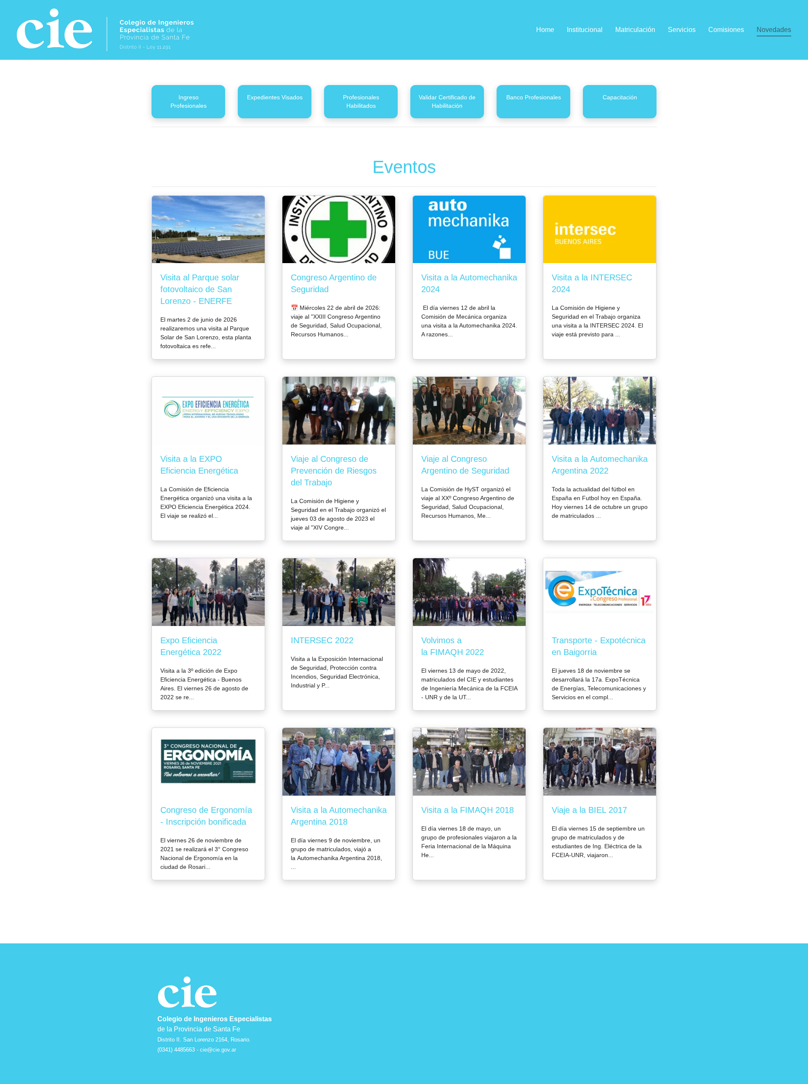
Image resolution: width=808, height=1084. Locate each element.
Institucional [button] (585, 29)
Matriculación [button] (635, 29)
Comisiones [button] (726, 29)
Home (545, 29)
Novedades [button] (774, 29)
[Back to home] (105, 29)
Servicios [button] (682, 29)
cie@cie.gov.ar (218, 1050)
